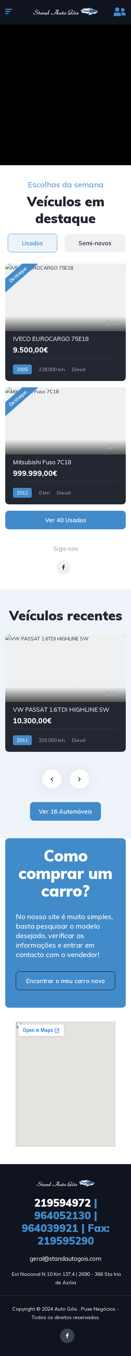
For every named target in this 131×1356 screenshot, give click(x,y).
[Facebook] (67, 1336)
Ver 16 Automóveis (65, 811)
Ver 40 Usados (65, 520)
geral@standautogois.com (65, 1258)
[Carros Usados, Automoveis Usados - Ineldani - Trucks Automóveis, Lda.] (65, 12)
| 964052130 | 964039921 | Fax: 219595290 (66, 1221)
